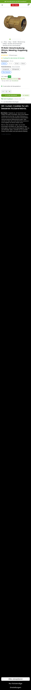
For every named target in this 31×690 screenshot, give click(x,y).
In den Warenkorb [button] (12, 95)
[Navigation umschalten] (2, 5)
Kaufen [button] (26, 95)
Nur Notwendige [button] (15, 683)
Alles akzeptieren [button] (15, 679)
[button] (13, 79)
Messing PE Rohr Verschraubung (11, 45)
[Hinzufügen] (9, 91)
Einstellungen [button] (15, 687)
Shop (5, 42)
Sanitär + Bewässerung (19, 42)
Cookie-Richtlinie (6, 134)
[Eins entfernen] (3, 91)
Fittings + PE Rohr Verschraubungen (12, 43)
